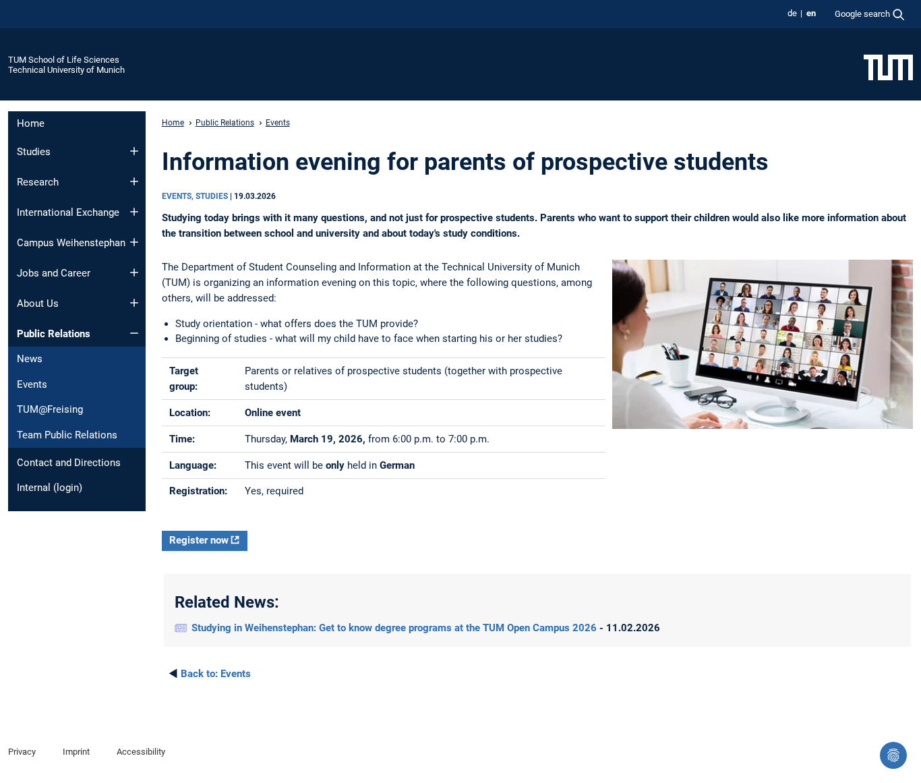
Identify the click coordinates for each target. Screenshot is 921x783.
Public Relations (53, 334)
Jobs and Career (53, 273)
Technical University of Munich (66, 70)
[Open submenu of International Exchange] (134, 212)
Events (32, 384)
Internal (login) (49, 488)
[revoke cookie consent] (893, 755)
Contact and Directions (69, 463)
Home (30, 123)
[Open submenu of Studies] (134, 151)
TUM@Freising (50, 409)
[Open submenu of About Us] (134, 303)
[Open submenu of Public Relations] (134, 333)
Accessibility (141, 752)
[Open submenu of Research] (134, 181)
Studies (34, 152)
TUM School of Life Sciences (63, 60)
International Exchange (68, 212)
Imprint (76, 752)
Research (38, 182)
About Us (38, 303)
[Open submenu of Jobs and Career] (134, 272)
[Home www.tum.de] (888, 67)
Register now (199, 540)
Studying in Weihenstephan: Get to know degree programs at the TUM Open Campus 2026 (395, 628)
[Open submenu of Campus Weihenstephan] (134, 242)
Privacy (22, 752)
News (29, 359)
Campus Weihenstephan (71, 243)
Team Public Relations (67, 435)
